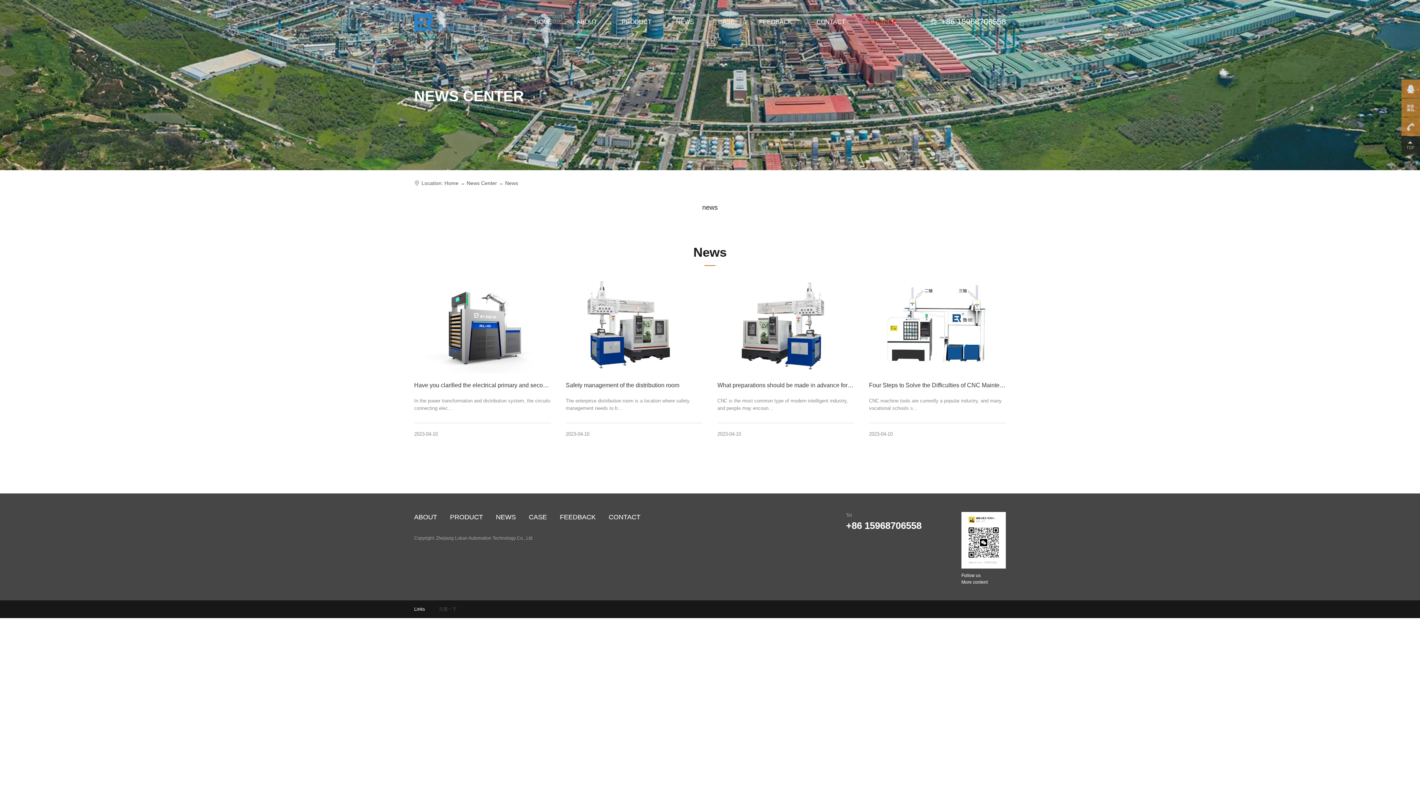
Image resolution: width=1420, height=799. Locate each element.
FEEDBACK (775, 22)
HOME (543, 22)
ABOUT (587, 22)
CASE (726, 22)
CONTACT (830, 22)
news (710, 207)
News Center (482, 183)
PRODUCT (637, 22)
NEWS (685, 22)
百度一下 (448, 609)
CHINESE (883, 22)
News (511, 183)
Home (451, 183)
